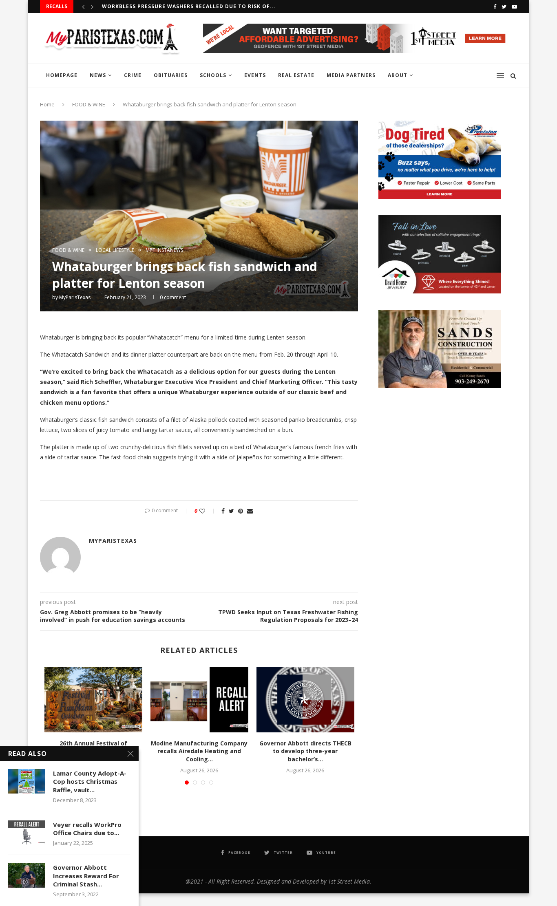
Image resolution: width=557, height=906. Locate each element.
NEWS (98, 75)
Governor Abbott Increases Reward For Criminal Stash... (86, 875)
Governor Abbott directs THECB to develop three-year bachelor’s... (305, 751)
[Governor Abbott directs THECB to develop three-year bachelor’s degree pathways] (305, 699)
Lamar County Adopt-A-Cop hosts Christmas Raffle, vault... (89, 781)
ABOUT (397, 75)
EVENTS (255, 75)
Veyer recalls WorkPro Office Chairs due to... (87, 828)
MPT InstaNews (164, 250)
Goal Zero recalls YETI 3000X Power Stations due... (183, 12)
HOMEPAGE (61, 75)
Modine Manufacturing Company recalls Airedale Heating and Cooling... (199, 751)
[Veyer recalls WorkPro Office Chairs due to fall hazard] (26, 832)
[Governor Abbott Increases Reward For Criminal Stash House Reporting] (26, 875)
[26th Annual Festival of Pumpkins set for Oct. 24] (93, 699)
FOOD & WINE (88, 104)
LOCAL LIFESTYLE (115, 250)
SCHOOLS (213, 75)
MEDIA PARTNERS (351, 75)
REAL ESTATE (296, 75)
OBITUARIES (171, 75)
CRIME (132, 75)
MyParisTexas (75, 297)
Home (47, 104)
